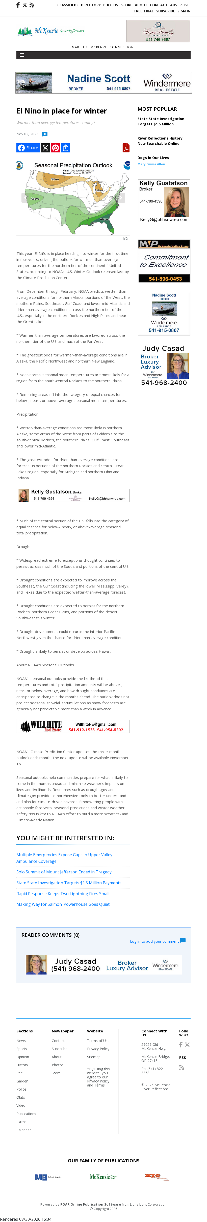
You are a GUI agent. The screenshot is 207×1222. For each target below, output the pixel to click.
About (141, 5)
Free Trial (144, 11)
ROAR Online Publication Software (90, 1204)
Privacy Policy (98, 1048)
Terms (99, 1085)
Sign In (184, 11)
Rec (19, 1073)
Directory (91, 5)
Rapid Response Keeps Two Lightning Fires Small (62, 893)
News (21, 1040)
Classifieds (68, 5)
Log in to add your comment (155, 941)
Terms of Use (98, 1040)
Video (20, 1105)
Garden (22, 1081)
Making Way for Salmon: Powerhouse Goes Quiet (63, 904)
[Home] (50, 36)
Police (21, 1089)
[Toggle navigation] (22, 55)
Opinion (22, 1056)
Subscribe (165, 11)
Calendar (23, 1129)
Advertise (179, 5)
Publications (26, 1113)
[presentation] (25, 198)
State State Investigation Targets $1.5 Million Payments (68, 883)
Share (32, 147)
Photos (110, 5)
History (22, 1064)
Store (126, 5)
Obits (20, 1097)
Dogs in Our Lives (153, 157)
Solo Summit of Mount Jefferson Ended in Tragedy (64, 872)
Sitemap (93, 1056)
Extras (21, 1121)
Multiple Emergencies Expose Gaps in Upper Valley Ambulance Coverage (64, 858)
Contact (159, 5)
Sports (21, 1048)
